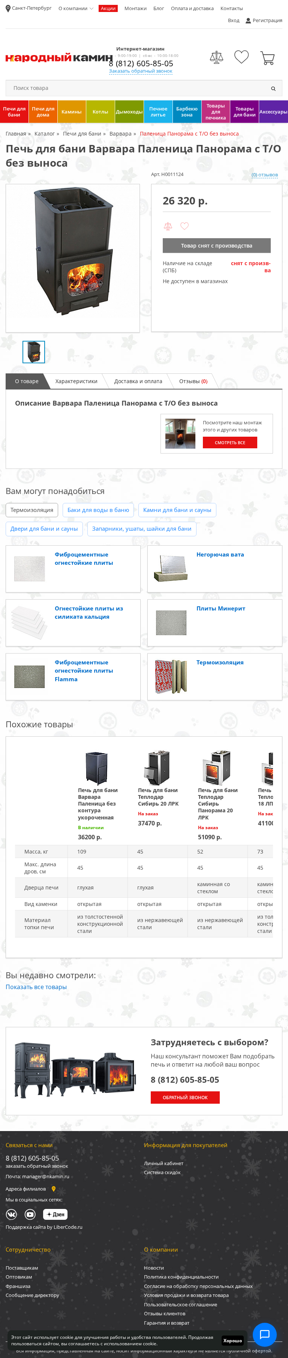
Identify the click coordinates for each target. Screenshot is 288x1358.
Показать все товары (36, 987)
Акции (108, 8)
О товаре (27, 381)
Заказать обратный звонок (140, 70)
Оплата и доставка (192, 8)
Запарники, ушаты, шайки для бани (142, 528)
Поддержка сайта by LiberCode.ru (44, 1227)
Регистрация (267, 20)
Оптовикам (19, 1276)
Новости (154, 1267)
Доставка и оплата (138, 381)
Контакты (231, 8)
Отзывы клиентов (164, 1313)
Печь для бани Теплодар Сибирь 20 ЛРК (158, 796)
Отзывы (193, 381)
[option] (73, 258)
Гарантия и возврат (166, 1322)
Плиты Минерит (220, 608)
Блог (158, 8)
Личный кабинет (163, 1163)
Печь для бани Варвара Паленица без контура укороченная (98, 803)
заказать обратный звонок (37, 1166)
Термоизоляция (31, 509)
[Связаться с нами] (265, 1335)
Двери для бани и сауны (44, 528)
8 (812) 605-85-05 (141, 63)
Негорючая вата (220, 554)
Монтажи (135, 8)
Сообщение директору (32, 1295)
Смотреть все (230, 442)
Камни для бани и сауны (177, 509)
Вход (233, 20)
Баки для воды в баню (98, 509)
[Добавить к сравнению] (168, 226)
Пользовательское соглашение (180, 1304)
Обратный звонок (185, 1097)
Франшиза (18, 1286)
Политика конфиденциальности (181, 1276)
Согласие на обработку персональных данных (198, 1286)
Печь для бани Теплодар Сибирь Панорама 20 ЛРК (218, 803)
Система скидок (162, 1172)
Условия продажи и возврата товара (186, 1295)
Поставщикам (22, 1267)
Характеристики (77, 381)
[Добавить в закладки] (184, 226)
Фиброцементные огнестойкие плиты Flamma (84, 670)
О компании (72, 8)
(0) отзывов (265, 174)
